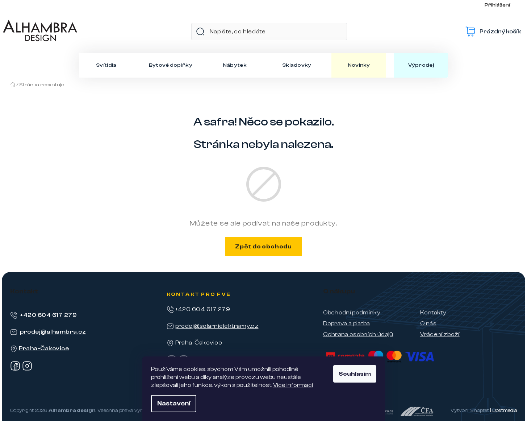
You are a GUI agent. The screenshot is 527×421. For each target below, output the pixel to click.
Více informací (293, 385)
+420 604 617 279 (48, 315)
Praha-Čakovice (44, 348)
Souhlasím (355, 374)
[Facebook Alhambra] (15, 369)
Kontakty (433, 312)
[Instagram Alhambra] (27, 369)
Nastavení (173, 403)
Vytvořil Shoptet (470, 410)
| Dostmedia (503, 410)
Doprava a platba (346, 323)
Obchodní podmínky (351, 312)
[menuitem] (106, 65)
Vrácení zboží (440, 334)
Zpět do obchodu (263, 246)
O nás (428, 323)
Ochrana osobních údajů (358, 334)
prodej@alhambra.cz (53, 332)
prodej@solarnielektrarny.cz (217, 326)
